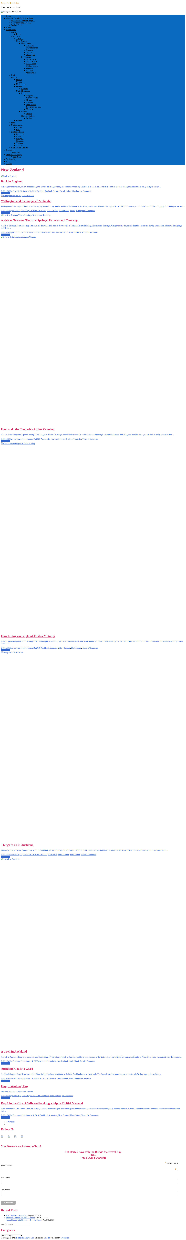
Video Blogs (16, 157)
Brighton (29, 95)
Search (3, 1224)
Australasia (15, 36)
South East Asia (17, 132)
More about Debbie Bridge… (23, 20)
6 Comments (93, 439)
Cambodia (20, 134)
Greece (19, 82)
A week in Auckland (14, 1051)
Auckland (30, 45)
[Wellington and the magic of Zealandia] (17, 196)
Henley (29, 100)
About (8, 27)
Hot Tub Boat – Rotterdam (16, 1215)
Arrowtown (31, 59)
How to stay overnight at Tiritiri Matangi (28, 636)
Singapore (20, 141)
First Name (5, 1178)
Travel (62, 191)
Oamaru (29, 68)
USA (18, 130)
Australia (19, 39)
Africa (13, 32)
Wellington (30, 55)
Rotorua (29, 50)
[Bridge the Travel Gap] (4, 1138)
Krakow (24, 89)
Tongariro (30, 52)
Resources (10, 150)
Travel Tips (15, 152)
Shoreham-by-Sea (33, 107)
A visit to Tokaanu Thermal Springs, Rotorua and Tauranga (39, 220)
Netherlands (21, 84)
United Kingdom (23, 91)
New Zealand (21, 41)
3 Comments (91, 854)
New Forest (31, 105)
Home (8, 16)
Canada (19, 127)
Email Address (88, 1166)
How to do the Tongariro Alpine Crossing (27, 429)
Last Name (5, 1190)
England (24, 93)
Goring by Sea (32, 98)
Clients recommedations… (21, 23)
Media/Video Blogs (14, 155)
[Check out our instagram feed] (24, 1138)
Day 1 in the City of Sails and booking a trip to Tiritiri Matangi (42, 1103)
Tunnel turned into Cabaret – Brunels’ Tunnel (24, 1220)
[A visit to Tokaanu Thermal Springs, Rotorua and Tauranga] (25, 215)
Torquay (29, 109)
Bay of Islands (32, 48)
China (18, 136)
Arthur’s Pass (31, 61)
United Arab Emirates (19, 148)
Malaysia (19, 139)
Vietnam (19, 145)
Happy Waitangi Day (14, 1086)
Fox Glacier (31, 64)
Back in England (12, 181)
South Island (26, 57)
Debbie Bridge (7, 191)
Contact (9, 164)
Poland (19, 86)
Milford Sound (32, 66)
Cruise (13, 75)
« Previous (10, 1122)
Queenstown (31, 73)
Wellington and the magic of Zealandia (26, 201)
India (13, 123)
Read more (5, 193)
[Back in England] (8, 176)
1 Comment (90, 211)
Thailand (19, 143)
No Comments (85, 191)
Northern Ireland (28, 116)
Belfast (29, 118)
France (19, 80)
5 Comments (92, 232)
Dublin (29, 114)
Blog (8, 161)
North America (17, 125)
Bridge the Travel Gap (10, 3)
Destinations (11, 30)
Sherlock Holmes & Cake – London (20, 1218)
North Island (26, 43)
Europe (14, 77)
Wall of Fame (16, 25)
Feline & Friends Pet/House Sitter (19, 18)
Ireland (24, 111)
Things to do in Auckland (17, 845)
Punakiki (29, 70)
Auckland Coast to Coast (17, 1068)
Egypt (18, 34)
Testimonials (11, 159)
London (29, 102)
